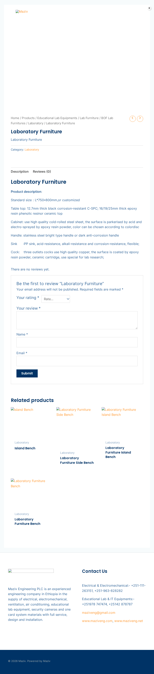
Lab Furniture (89, 118)
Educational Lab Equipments (57, 118)
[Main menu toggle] (7, 11)
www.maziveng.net (128, 621)
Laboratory (35, 123)
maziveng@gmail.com (98, 613)
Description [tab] (20, 171)
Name (22, 334)
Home (15, 118)
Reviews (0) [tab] (42, 171)
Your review (28, 308)
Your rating (27, 297)
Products (28, 118)
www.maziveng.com (97, 621)
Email (21, 353)
